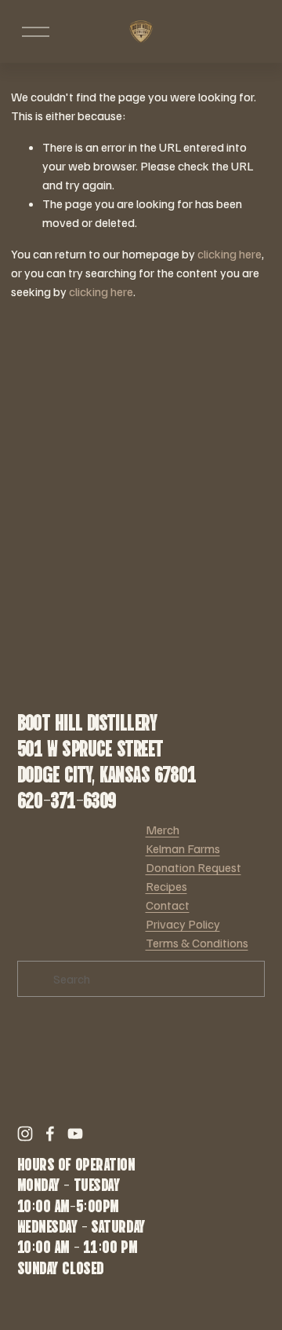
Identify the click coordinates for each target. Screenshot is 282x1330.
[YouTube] (75, 1133)
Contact (168, 905)
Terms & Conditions (197, 943)
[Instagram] (25, 1133)
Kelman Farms (183, 848)
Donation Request (193, 867)
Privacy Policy (183, 924)
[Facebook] (50, 1133)
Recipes (166, 886)
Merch (162, 829)
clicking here (229, 254)
